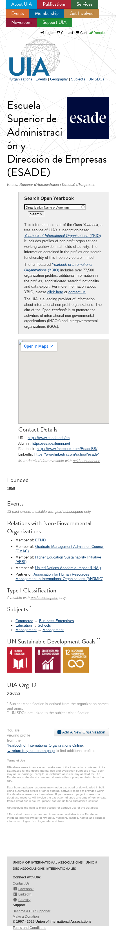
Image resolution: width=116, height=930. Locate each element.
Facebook (26, 889)
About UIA (21, 4)
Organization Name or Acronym (47, 207)
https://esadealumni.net (51, 443)
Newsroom (21, 22)
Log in (49, 33)
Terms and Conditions (29, 928)
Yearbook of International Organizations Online (45, 745)
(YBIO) (62, 236)
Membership (47, 13)
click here (55, 292)
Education (23, 625)
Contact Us (21, 883)
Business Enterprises (56, 621)
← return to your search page (31, 751)
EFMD (40, 540)
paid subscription (86, 461)
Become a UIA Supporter (31, 911)
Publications (54, 4)
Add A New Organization (83, 732)
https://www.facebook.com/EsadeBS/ (67, 449)
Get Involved (81, 13)
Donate (99, 33)
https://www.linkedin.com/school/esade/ (66, 454)
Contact (66, 33)
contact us (77, 292)
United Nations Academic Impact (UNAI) (68, 568)
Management (26, 630)
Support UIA (54, 22)
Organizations (21, 79)
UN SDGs (96, 79)
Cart (83, 33)
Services (84, 4)
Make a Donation (26, 917)
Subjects (78, 79)
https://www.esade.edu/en (49, 438)
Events (17, 13)
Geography (59, 79)
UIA (28, 54)
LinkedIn (25, 894)
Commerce (24, 621)
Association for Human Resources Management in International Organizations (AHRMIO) (59, 576)
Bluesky (24, 900)
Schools (44, 625)
